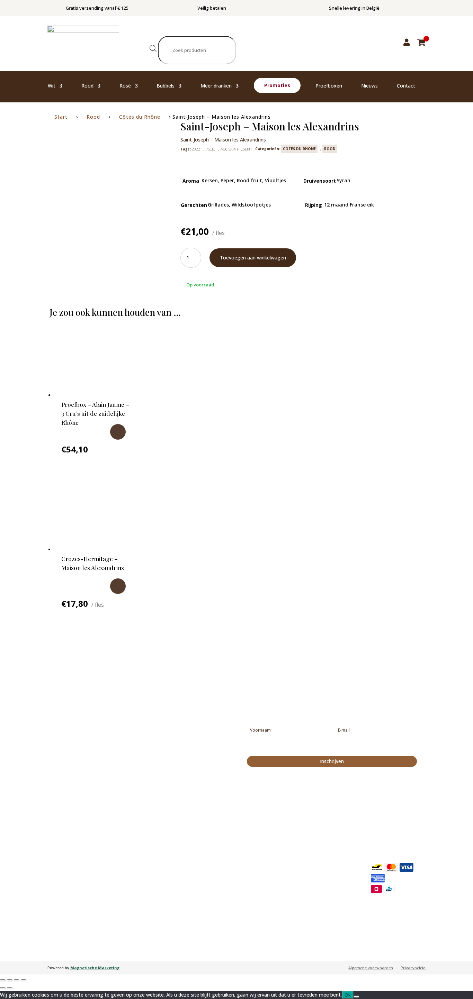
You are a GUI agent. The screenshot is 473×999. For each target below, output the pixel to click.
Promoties (277, 85)
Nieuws (369, 86)
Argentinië (304, 892)
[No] (356, 997)
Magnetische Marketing (94, 967)
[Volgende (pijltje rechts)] (9, 988)
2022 (196, 149)
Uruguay (303, 903)
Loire (224, 924)
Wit (51, 86)
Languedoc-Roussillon (240, 893)
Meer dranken (216, 86)
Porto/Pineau (156, 913)
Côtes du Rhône (139, 116)
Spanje (301, 851)
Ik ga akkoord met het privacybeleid (290, 747)
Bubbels (166, 86)
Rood (87, 86)
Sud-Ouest (229, 903)
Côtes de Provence (237, 882)
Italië (299, 872)
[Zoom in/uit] (3, 980)
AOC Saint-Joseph (236, 149)
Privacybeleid (413, 967)
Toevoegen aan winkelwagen (253, 257)
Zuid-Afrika (305, 882)
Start (61, 116)
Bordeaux (229, 913)
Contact (406, 86)
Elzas (224, 851)
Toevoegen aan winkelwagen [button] (118, 432)
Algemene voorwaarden (370, 967)
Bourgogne (230, 862)
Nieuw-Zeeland (309, 913)
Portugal (303, 861)
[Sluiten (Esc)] (23, 980)
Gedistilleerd (155, 903)
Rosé (125, 86)
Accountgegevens (387, 848)
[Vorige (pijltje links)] (3, 988)
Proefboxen (328, 86)
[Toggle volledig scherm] (9, 980)
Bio (147, 893)
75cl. (210, 149)
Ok (348, 995)
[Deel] (16, 980)
